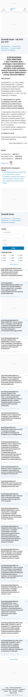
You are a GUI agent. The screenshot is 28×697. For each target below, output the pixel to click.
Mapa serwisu (13, 693)
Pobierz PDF (4, 163)
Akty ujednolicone (5, 46)
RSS (10, 691)
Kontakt (15, 691)
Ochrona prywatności (15, 687)
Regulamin (22, 689)
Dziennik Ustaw (16, 46)
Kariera (6, 691)
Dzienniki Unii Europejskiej (8, 50)
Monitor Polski (5, 48)
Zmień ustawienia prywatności (10, 689)
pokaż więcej (13, 659)
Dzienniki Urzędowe (15, 48)
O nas (7, 687)
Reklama (20, 691)
